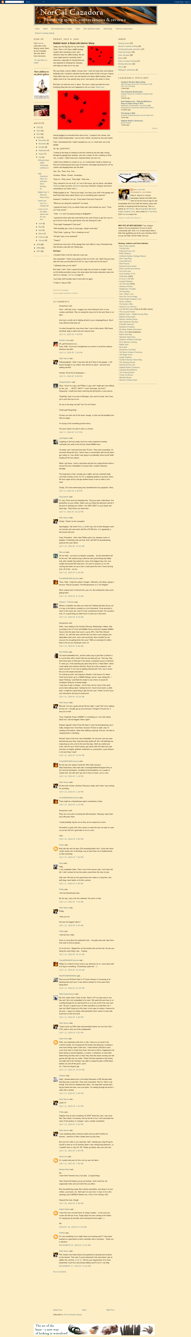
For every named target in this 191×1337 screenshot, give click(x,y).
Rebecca (81, 527)
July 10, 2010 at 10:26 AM (72, 697)
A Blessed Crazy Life (127, 251)
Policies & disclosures (124, 29)
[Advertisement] (72, 1290)
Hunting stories (71, 293)
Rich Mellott (63, 652)
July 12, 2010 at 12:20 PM (72, 988)
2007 (39, 251)
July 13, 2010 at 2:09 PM (71, 1093)
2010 (39, 137)
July (40, 157)
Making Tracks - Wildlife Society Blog (133, 314)
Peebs (61, 845)
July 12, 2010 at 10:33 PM (72, 1070)
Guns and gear (123, 55)
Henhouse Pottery (126, 286)
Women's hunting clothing (44, 33)
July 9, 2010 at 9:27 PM (70, 432)
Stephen (62, 1076)
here (39, 43)
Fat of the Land (125, 271)
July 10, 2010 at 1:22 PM (71, 805)
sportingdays (64, 438)
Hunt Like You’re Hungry (128, 297)
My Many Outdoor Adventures (130, 329)
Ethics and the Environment (129, 269)
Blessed (62, 552)
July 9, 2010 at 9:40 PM (70, 491)
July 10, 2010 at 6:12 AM (71, 596)
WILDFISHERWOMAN (67, 976)
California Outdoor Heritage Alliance (132, 256)
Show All (154, 128)
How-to (120, 67)
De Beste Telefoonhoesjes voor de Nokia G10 (137, 115)
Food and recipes (124, 52)
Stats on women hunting (127, 61)
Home (37, 29)
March (41, 234)
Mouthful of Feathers (127, 327)
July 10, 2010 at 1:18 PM (71, 792)
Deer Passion (124, 264)
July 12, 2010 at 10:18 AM (72, 970)
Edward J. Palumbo (66, 602)
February (42, 237)
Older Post (110, 1310)
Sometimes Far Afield (127, 350)
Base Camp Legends (127, 246)
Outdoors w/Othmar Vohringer (130, 339)
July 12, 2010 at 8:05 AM (71, 925)
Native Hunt (123, 332)
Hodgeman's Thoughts (127, 289)
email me (78, 1260)
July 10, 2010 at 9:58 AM (71, 646)
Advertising (108, 29)
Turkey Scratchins (126, 375)
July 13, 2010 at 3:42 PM (71, 1124)
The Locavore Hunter (127, 312)
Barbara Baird (64, 1169)
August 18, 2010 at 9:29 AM (73, 1227)
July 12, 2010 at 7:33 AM (71, 902)
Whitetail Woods (125, 377)
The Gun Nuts (124, 284)
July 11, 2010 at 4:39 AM (71, 884)
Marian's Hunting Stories (128, 319)
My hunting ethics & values (61, 29)
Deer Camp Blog (125, 259)
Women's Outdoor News (128, 380)
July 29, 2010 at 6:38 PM (71, 1203)
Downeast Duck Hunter (128, 266)
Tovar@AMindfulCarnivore (69, 578)
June (41, 223)
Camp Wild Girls (125, 261)
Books (120, 58)
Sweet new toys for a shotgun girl (43, 203)
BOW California (125, 253)
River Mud (123, 347)
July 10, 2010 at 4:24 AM (71, 573)
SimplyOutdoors (65, 382)
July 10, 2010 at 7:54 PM (71, 857)
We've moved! (126, 123)
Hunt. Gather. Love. (126, 294)
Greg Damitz (64, 497)
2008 (39, 248)
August (41, 154)
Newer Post (57, 1310)
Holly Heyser (64, 358)
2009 (39, 244)
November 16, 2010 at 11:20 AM (75, 1245)
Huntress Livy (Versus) (127, 307)
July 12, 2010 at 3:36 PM (71, 1017)
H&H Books (130, 209)
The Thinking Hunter (126, 372)
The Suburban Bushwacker (132, 92)
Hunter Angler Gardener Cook (130, 299)
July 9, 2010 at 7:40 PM (70, 334)
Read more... (101, 87)
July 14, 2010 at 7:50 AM (71, 1164)
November (43, 144)
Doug (61, 863)
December (43, 140)
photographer (143, 209)
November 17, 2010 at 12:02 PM (75, 1266)
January (42, 240)
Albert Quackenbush (66, 994)
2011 (39, 134)
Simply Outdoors (125, 357)
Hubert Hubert (64, 1209)
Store (78, 29)
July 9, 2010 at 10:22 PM (71, 512)
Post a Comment (59, 1272)
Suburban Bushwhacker (128, 370)
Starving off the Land (127, 365)
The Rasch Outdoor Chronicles (130, 352)
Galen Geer (63, 1039)
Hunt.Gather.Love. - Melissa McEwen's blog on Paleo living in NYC (136, 102)
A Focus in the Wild (126, 279)
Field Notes (123, 276)
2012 (39, 131)
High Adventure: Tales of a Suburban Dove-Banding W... (43, 181)
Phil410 (62, 1233)
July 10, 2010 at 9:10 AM (71, 617)
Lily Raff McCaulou (126, 309)
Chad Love (63, 1157)
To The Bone (152, 212)
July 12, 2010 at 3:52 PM (71, 1033)
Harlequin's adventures (126, 70)
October (42, 147)
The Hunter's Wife (128, 113)
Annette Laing (64, 340)
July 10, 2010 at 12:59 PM (72, 755)
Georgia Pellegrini (126, 281)
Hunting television (125, 64)
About (45, 29)
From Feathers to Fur (127, 274)
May (40, 227)
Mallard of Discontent (127, 317)
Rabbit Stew (123, 345)
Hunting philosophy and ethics (129, 49)
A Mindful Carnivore (126, 324)
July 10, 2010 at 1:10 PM (71, 776)
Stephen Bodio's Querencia (132, 121)
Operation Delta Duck (127, 337)
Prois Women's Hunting (128, 342)
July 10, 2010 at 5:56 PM (71, 839)
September (43, 150)
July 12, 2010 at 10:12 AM (72, 954)
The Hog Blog (124, 291)
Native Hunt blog (125, 334)
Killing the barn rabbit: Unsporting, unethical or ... (43, 165)
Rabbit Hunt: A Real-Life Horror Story (43, 194)
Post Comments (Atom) (73, 1315)
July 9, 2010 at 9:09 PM (70, 376)
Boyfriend (77, 186)
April (40, 230)
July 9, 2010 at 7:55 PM (70, 353)
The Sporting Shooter (127, 362)
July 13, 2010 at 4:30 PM (71, 1151)
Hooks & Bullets (125, 302)
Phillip (55, 186)
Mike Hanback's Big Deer (128, 322)
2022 (39, 127)
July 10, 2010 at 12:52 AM (72, 546)
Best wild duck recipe (92, 29)
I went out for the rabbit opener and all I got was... (43, 214)
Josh (60, 214)
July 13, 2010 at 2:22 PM (71, 1106)
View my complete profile (129, 218)
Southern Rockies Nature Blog (133, 82)
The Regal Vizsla (125, 355)
